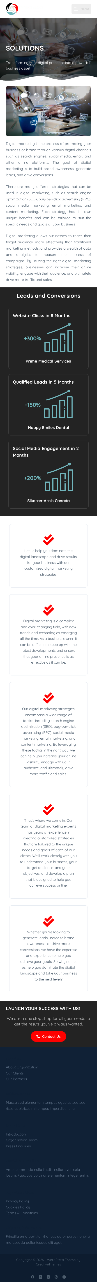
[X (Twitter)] (40, 1277)
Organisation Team (22, 1140)
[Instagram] (48, 1277)
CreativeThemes (48, 1264)
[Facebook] (32, 1277)
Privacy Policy (17, 1201)
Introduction (16, 1134)
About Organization (22, 1067)
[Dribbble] (56, 1277)
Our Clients (15, 1073)
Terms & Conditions (22, 1213)
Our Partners (16, 1079)
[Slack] (64, 1277)
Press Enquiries (18, 1146)
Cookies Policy (18, 1207)
